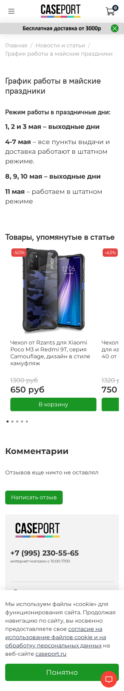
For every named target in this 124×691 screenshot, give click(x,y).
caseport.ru (50, 654)
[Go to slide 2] (12, 421)
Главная (16, 45)
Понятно (62, 672)
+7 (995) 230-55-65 (44, 553)
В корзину (53, 404)
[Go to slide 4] (22, 421)
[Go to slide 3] (17, 421)
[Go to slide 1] (8, 421)
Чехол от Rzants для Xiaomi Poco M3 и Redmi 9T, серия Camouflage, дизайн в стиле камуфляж (50, 353)
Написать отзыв (34, 497)
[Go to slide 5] (27, 421)
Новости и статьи (60, 45)
